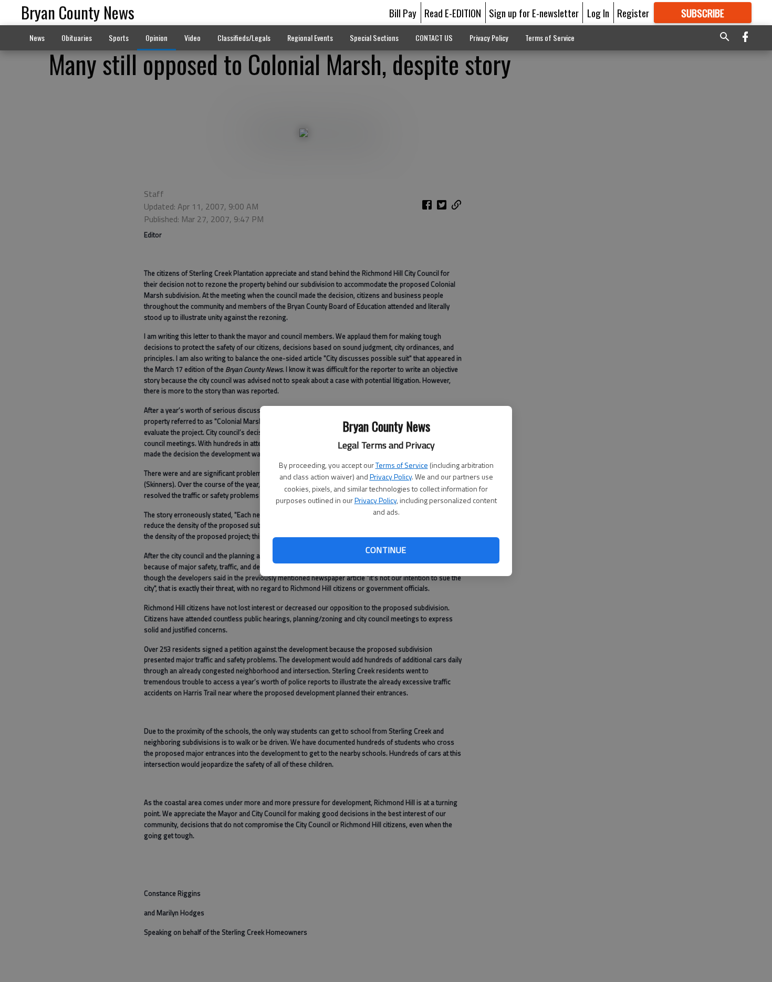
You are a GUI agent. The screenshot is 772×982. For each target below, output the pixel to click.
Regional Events (310, 37)
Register (633, 12)
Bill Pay (402, 12)
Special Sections (374, 37)
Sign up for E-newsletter (534, 12)
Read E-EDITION (452, 12)
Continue (386, 550)
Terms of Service (401, 465)
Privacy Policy (391, 476)
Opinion (156, 37)
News (37, 37)
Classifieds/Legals (243, 37)
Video (192, 37)
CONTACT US (434, 37)
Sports (119, 37)
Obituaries (76, 37)
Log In (598, 12)
